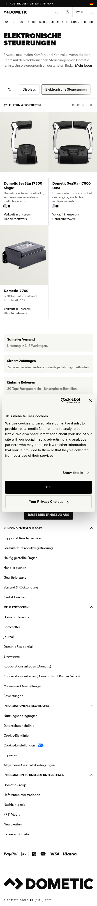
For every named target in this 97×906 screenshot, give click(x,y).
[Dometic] (16, 12)
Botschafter (12, 627)
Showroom (12, 656)
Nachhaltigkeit (14, 805)
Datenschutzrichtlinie (19, 726)
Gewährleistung (15, 578)
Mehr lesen (83, 65)
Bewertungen (13, 696)
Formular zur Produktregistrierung (28, 548)
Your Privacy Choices (46, 501)
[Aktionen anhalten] (6, 3)
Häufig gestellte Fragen (20, 558)
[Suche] (56, 12)
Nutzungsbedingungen (20, 716)
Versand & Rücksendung (21, 587)
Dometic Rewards (16, 617)
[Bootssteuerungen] (9, 89)
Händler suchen (15, 568)
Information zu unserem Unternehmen (34, 775)
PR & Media (26, 814)
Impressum (11, 755)
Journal (9, 637)
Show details (72, 473)
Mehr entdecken (16, 607)
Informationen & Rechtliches (26, 706)
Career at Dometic (31, 834)
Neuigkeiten (27, 824)
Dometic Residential (32, 646)
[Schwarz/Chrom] (5, 206)
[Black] (8, 206)
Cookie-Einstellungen (19, 745)
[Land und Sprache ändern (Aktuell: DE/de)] (91, 3)
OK (48, 487)
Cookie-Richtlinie (16, 735)
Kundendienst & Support (23, 528)
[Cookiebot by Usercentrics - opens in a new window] (61, 400)
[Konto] (67, 12)
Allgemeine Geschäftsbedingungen (29, 765)
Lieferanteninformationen (22, 795)
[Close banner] (90, 400)
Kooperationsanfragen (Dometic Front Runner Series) (42, 676)
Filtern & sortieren (25, 105)
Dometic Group (29, 785)
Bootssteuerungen (45, 22)
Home (7, 22)
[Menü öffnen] (91, 12)
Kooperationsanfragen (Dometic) (27, 666)
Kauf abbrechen (15, 597)
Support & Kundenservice (22, 538)
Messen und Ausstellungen (23, 686)
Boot (21, 22)
